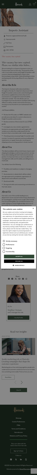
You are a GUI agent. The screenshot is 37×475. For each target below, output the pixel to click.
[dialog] (18, 237)
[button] (18, 265)
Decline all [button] (19, 261)
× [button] (33, 208)
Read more (5, 237)
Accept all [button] (19, 256)
